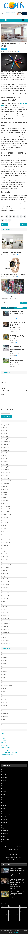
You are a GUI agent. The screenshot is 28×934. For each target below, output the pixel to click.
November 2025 (6, 441)
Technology (5, 716)
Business (4, 48)
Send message (6, 416)
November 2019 (6, 623)
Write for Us (4, 742)
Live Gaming (6, 694)
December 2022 (6, 539)
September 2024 (7, 481)
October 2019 (6, 626)
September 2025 (7, 447)
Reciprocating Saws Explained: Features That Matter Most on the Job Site (17, 349)
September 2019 (7, 629)
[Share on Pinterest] (21, 216)
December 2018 (6, 643)
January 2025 (6, 469)
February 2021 (6, 581)
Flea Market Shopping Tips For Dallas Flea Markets (13, 296)
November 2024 (6, 475)
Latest (8, 307)
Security (5, 702)
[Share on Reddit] (24, 216)
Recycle (4, 699)
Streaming (5, 713)
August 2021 (6, 567)
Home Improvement (7, 685)
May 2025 (5, 458)
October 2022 (6, 545)
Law (4, 691)
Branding (5, 657)
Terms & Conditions (5, 747)
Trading (4, 719)
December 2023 (6, 506)
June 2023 (5, 523)
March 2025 (5, 464)
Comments (20, 307)
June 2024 (5, 489)
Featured (5, 671)
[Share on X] (10, 216)
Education (5, 666)
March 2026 (5, 436)
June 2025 (5, 455)
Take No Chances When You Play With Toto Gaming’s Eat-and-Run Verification (24, 224)
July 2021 (5, 570)
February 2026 (6, 439)
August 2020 (6, 598)
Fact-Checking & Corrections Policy (9, 752)
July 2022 (5, 553)
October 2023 (6, 511)
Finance (4, 674)
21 (17, 917)
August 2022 (6, 551)
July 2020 (5, 601)
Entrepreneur (6, 668)
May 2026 (5, 430)
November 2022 (6, 542)
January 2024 (6, 503)
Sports (4, 710)
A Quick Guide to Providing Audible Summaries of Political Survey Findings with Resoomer (13, 251)
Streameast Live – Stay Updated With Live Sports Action (17, 313)
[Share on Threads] (6, 220)
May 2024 (5, 492)
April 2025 (5, 461)
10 (2, 914)
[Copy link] (9, 220)
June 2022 (5, 556)
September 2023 (7, 514)
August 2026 (6, 425)
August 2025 (6, 450)
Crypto (4, 663)
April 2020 (5, 609)
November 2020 (6, 590)
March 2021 (5, 578)
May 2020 (5, 607)
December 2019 (6, 621)
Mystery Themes (15, 932)
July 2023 (5, 520)
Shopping (5, 705)
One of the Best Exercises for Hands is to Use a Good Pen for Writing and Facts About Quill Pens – (5, 224)
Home (4, 682)
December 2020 (6, 587)
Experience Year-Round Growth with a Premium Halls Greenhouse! (16, 360)
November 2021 (6, 559)
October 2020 (6, 593)
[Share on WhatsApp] (17, 216)
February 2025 (6, 467)
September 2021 (7, 564)
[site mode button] (22, 20)
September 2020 (7, 595)
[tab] (7, 308)
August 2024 (6, 483)
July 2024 (5, 486)
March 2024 (5, 497)
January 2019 (6, 640)
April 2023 (5, 528)
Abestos (5, 652)
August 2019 (6, 632)
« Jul (2, 926)
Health (4, 680)
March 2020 (5, 612)
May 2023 (5, 525)
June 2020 (5, 604)
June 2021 (5, 573)
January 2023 (6, 537)
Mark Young (14, 51)
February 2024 (6, 500)
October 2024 (6, 478)
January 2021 (6, 584)
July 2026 (5, 427)
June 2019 (5, 637)
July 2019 (5, 635)
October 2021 (6, 562)
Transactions (6, 722)
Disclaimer (3, 740)
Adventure (5, 654)
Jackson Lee (13, 318)
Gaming (4, 677)
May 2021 (5, 576)
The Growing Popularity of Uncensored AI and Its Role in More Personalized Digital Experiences (17, 325)
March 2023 (5, 531)
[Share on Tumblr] (2, 220)
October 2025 (6, 444)
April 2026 (5, 433)
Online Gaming (6, 696)
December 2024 (6, 472)
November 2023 (6, 509)
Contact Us (3, 733)
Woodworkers (6, 724)
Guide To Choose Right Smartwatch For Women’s (13, 274)
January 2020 (6, 618)
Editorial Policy (4, 750)
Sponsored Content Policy (7, 754)
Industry (5, 688)
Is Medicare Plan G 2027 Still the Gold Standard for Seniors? (17, 337)
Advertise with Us (5, 745)
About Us (3, 738)
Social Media (6, 708)
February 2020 (6, 615)
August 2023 (6, 517)
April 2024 (5, 495)
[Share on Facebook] (6, 216)
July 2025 (5, 453)
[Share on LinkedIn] (14, 216)
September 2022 (7, 548)
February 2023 (6, 534)
